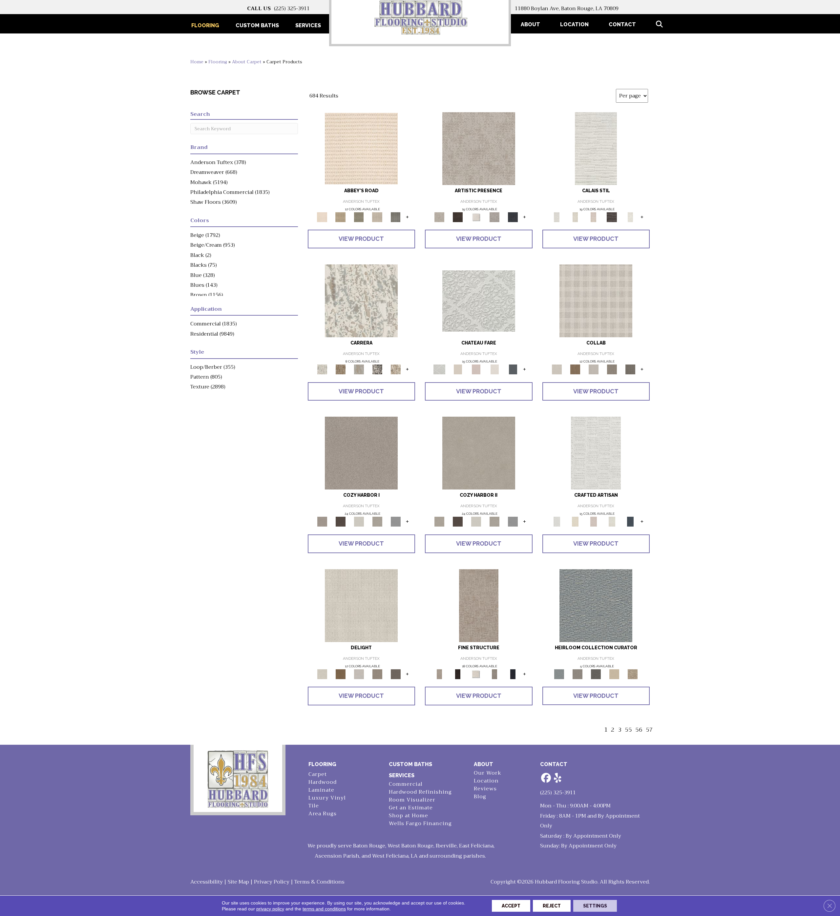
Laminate (321, 790)
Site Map (238, 881)
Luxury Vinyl (327, 798)
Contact (622, 24)
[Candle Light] (476, 216)
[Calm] (630, 216)
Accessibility (206, 881)
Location (574, 24)
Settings (595, 905)
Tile (313, 806)
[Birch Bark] (593, 369)
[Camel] (340, 369)
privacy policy (270, 908)
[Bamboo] (340, 216)
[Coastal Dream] (359, 369)
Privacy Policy (271, 881)
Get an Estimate (411, 808)
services (401, 775)
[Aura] (361, 148)
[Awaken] (575, 216)
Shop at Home (408, 816)
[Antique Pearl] (595, 300)
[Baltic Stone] (478, 148)
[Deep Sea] (513, 216)
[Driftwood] (630, 369)
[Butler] (596, 673)
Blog (480, 797)
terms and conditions (324, 908)
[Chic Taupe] (377, 216)
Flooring (217, 62)
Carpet (317, 774)
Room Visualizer (412, 800)
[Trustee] (632, 673)
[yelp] (558, 778)
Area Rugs (322, 814)
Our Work (487, 773)
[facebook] (546, 778)
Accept (511, 905)
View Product (361, 238)
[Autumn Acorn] (575, 369)
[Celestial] (513, 369)
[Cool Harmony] (396, 521)
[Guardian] (614, 673)
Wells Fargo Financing (420, 823)
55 (628, 730)
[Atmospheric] (596, 148)
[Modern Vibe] (377, 369)
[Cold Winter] (494, 216)
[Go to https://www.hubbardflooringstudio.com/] (238, 778)
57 (649, 730)
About (530, 24)
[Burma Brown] (458, 216)
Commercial (406, 784)
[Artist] (595, 605)
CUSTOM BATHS (410, 764)
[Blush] (593, 216)
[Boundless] (359, 216)
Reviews (485, 789)
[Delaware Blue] (396, 216)
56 (638, 730)
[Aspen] (361, 300)
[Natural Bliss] (396, 369)
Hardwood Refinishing (420, 792)
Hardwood (322, 782)
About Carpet (247, 62)
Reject (552, 905)
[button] (660, 24)
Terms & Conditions (319, 881)
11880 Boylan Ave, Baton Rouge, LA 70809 (567, 8)
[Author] (577, 673)
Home (196, 62)
